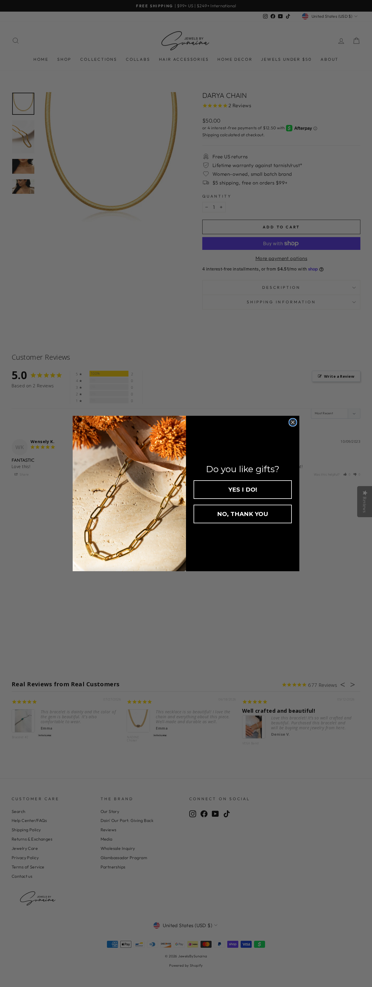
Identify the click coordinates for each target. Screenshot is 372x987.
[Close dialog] (292, 422)
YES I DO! (242, 489)
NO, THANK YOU (242, 513)
